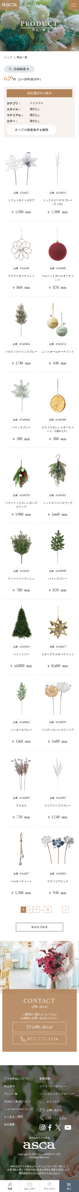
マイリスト (53, 1101)
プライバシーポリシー (53, 1086)
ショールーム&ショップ (18, 1109)
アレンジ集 (10, 1093)
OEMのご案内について (17, 1101)
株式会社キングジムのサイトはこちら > (39, 1173)
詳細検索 (20, 69)
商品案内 (9, 1086)
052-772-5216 (43, 1039)
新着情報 (45, 1078)
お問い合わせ (42, 1027)
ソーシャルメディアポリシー (57, 1093)
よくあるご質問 (13, 1116)
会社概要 (9, 1124)
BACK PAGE (39, 927)
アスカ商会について (16, 1078)
